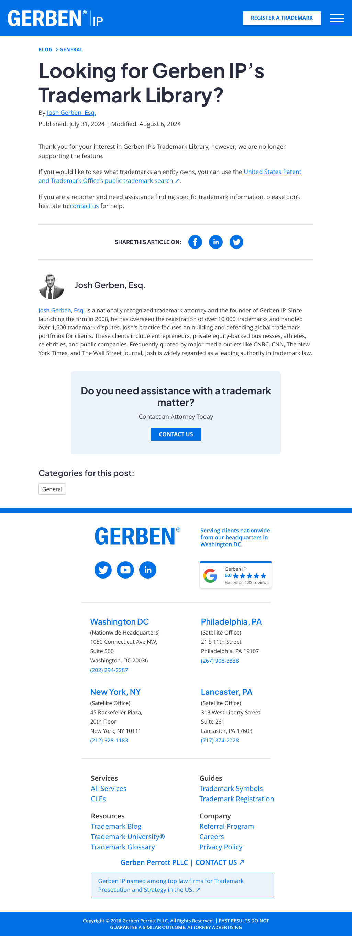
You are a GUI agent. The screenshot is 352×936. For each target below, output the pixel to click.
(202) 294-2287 (109, 670)
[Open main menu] (337, 18)
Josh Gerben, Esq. (71, 113)
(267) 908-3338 (220, 661)
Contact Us (176, 434)
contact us (84, 206)
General (52, 489)
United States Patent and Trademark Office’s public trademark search (169, 176)
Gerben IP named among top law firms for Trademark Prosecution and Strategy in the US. (171, 885)
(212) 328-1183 (109, 740)
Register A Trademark (282, 17)
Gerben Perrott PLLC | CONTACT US (178, 862)
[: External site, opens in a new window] (195, 242)
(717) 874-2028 (220, 740)
